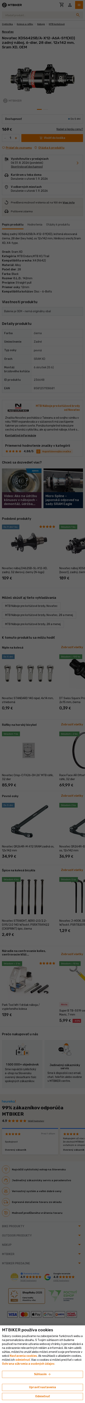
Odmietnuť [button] (42, 1396)
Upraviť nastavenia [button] (42, 1387)
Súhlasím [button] (42, 1374)
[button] (22, 1360)
